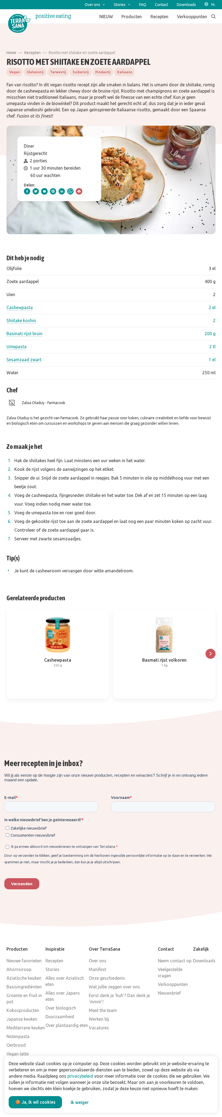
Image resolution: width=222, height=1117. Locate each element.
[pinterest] (53, 191)
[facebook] (27, 191)
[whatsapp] (70, 191)
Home (11, 52)
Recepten (32, 52)
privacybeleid (80, 1076)
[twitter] (35, 191)
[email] (44, 191)
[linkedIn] (61, 191)
